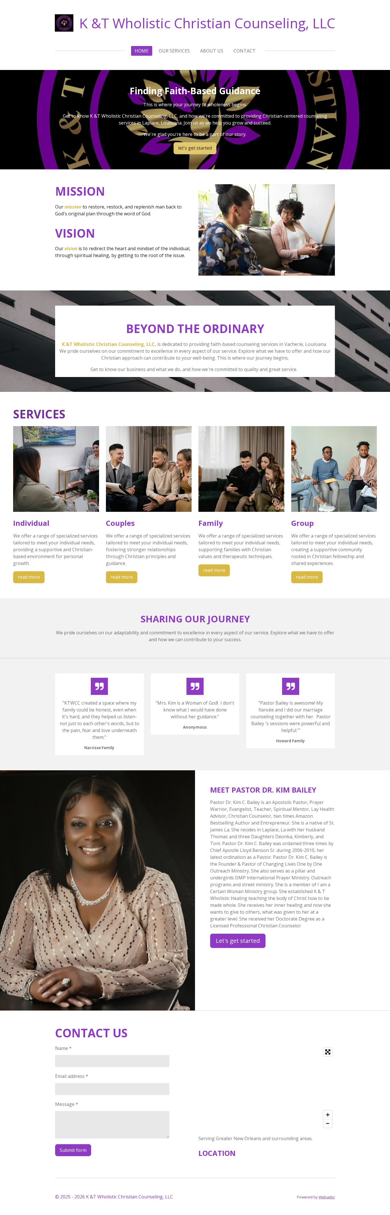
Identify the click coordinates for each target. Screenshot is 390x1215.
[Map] (266, 1087)
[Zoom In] (327, 1114)
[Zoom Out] (327, 1123)
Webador (327, 1197)
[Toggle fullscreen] (327, 1052)
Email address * (71, 1076)
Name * (63, 1048)
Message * (66, 1104)
